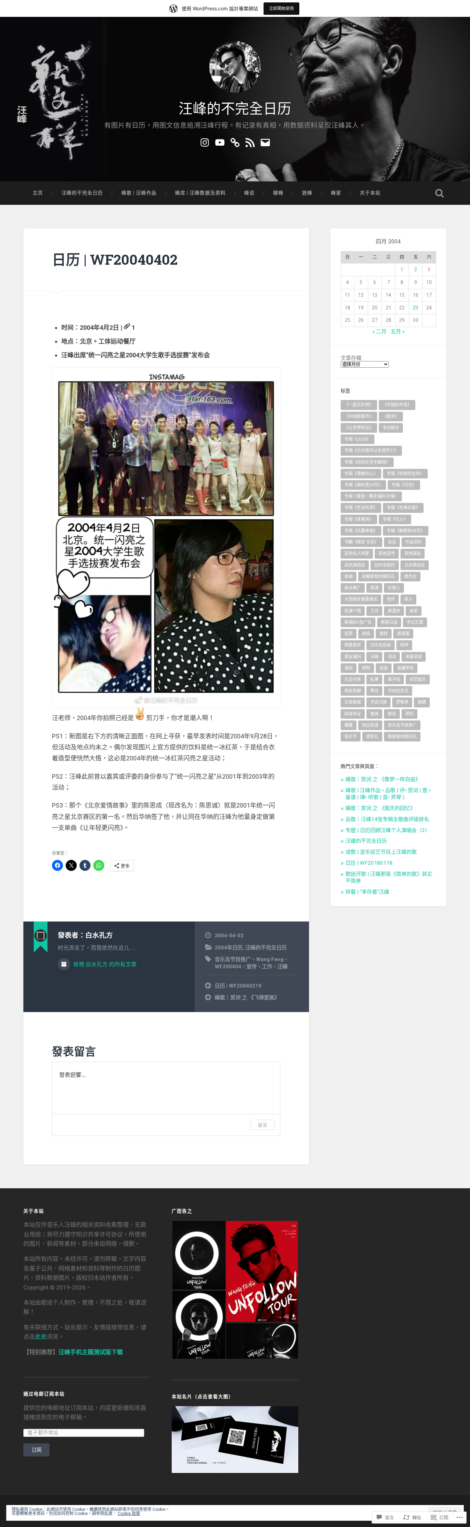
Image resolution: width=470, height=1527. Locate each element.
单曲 (348, 576)
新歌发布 (352, 645)
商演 (374, 588)
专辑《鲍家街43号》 (406, 530)
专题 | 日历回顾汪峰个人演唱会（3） (387, 830)
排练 (366, 633)
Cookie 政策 (129, 1513)
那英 (392, 714)
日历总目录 (380, 645)
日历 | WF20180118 (369, 863)
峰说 (249, 193)
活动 (392, 656)
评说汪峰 (378, 702)
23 (415, 307)
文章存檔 (351, 358)
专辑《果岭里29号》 (363, 485)
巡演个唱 (352, 611)
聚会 (374, 690)
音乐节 (350, 736)
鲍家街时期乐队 (402, 736)
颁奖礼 (372, 736)
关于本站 (370, 193)
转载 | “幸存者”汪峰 (367, 892)
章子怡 (394, 679)
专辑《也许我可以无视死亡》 (371, 450)
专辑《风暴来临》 (360, 530)
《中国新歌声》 (358, 416)
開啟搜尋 (440, 193)
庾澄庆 (394, 611)
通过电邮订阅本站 (44, 1394)
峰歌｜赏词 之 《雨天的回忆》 (380, 808)
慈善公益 (389, 622)
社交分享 (352, 679)
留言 (262, 1125)
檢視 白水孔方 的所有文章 (104, 964)
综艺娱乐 (417, 679)
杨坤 (404, 645)
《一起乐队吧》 (358, 404)
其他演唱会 (354, 565)
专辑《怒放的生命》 (405, 473)
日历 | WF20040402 (115, 259)
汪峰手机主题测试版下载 (90, 1352)
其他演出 (412, 553)
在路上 (394, 588)
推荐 (384, 633)
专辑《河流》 (404, 485)
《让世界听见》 (358, 427)
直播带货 (405, 668)
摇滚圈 (403, 633)
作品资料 (413, 542)
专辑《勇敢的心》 (360, 473)
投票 (348, 633)
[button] (198, 1255)
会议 (392, 542)
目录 (384, 668)
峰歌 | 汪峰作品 (139, 193)
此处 (41, 1336)
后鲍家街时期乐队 (378, 576)
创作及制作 (384, 565)
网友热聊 (352, 690)
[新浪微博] (235, 141)
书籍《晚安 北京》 (361, 542)
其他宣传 (386, 553)
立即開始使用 (281, 8)
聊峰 (278, 193)
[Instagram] (204, 141)
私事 (374, 679)
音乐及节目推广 (233, 959)
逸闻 (374, 714)
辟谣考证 (352, 714)
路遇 (422, 702)
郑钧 (409, 714)
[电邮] (265, 141)
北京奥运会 (414, 565)
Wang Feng (270, 959)
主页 (38, 193)
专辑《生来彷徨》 (403, 507)
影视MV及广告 (358, 622)
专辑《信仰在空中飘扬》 (367, 462)
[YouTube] (219, 141)
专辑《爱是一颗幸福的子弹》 (371, 496)
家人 (408, 599)
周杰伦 (410, 576)
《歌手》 (391, 416)
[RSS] (250, 141)
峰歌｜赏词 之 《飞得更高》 (247, 997)
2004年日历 (229, 948)
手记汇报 (415, 622)
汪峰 (282, 966)
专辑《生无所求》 (360, 507)
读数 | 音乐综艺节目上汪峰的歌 (381, 852)
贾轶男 (402, 702)
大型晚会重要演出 (360, 599)
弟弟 (413, 611)
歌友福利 (352, 656)
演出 (348, 668)
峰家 (336, 193)
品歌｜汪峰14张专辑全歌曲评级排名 (387, 819)
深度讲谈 (413, 656)
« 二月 (379, 331)
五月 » (398, 331)
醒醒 (348, 725)
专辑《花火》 (395, 519)
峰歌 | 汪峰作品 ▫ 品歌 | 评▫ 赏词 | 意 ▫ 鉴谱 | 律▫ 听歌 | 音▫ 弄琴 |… (387, 793)
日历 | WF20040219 (238, 986)
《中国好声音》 (397, 404)
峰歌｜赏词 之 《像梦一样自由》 (382, 779)
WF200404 (228, 966)
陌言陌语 (370, 725)
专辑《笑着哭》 (358, 519)
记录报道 (352, 702)
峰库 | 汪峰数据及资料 (200, 193)
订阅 (36, 1449)
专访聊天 (391, 427)
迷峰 (307, 193)
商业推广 (352, 588)
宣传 (251, 966)
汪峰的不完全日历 (235, 107)
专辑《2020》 (357, 439)
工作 (267, 966)
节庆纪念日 (398, 690)
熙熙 (366, 668)
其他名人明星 (356, 553)
